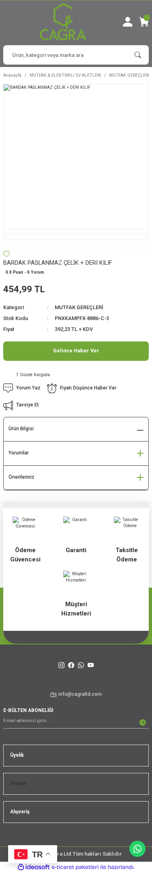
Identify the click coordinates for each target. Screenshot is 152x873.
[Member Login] (128, 22)
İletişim (18, 783)
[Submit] (143, 722)
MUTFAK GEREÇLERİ (79, 307)
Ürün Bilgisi (21, 428)
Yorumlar (19, 453)
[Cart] (144, 22)
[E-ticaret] (75, 867)
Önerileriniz (21, 477)
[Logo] (63, 21)
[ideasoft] (33, 867)
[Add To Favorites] (6, 254)
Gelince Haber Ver (76, 351)
